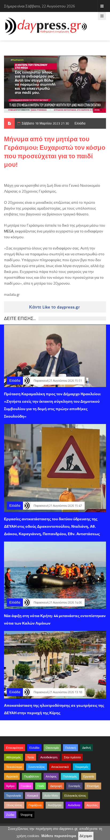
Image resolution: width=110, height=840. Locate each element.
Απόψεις (51, 776)
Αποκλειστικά (60, 767)
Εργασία (88, 776)
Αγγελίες (92, 805)
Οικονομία (52, 748)
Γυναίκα (26, 786)
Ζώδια (10, 815)
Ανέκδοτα (74, 805)
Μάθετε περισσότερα (58, 836)
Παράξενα (35, 805)
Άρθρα (10, 786)
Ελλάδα (79, 123)
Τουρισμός (81, 767)
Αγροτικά (12, 776)
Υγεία (30, 757)
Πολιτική (70, 748)
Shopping (26, 815)
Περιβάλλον (31, 776)
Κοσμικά (32, 795)
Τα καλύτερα (14, 767)
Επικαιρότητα (14, 748)
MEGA (8, 231)
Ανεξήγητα (54, 805)
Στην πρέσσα (72, 757)
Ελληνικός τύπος (75, 795)
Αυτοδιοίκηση (48, 757)
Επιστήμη (93, 786)
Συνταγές (74, 786)
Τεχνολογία (13, 795)
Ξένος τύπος (14, 805)
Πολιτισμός (70, 776)
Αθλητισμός (13, 757)
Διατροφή (56, 786)
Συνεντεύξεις (36, 767)
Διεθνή (86, 748)
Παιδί (40, 786)
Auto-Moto (51, 795)
